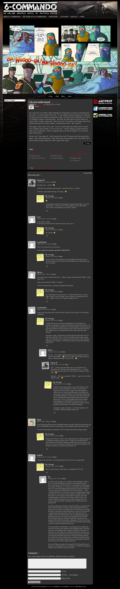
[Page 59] (60, 93)
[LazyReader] (32, 245)
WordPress (57, 586)
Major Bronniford (45, 168)
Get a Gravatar (73, 575)
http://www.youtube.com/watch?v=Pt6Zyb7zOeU (56, 250)
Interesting (32, 153)
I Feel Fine (53, 153)
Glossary (64, 17)
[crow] (32, 219)
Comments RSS (87, 173)
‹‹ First (50, 96)
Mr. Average (39, 104)
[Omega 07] (32, 183)
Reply (54, 182)
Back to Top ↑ (82, 586)
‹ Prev (57, 96)
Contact (74, 17)
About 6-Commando (12, 17)
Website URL (65, 578)
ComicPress (66, 586)
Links (81, 17)
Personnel (53, 17)
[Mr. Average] (40, 199)
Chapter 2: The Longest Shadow (48, 106)
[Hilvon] (32, 275)
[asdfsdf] (32, 458)
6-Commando (60, 13)
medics (52, 168)
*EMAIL (69, 575)
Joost (39, 420)
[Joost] (32, 426)
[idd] (43, 479)
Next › (63, 96)
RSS (77, 586)
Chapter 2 (36, 168)
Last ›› (70, 96)
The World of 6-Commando (34, 17)
